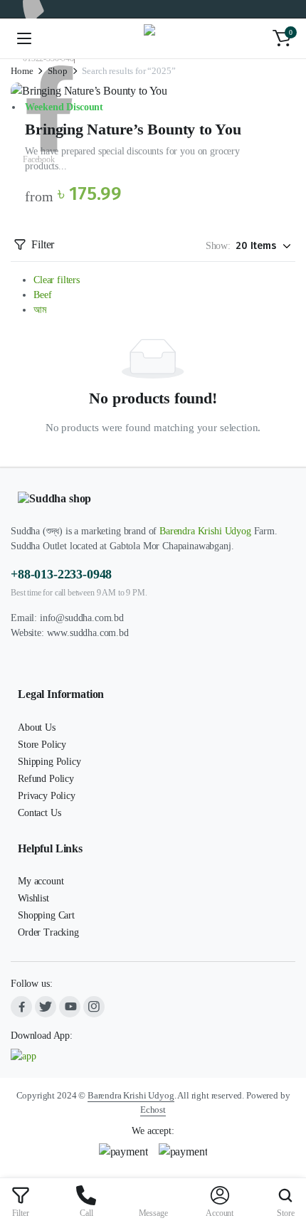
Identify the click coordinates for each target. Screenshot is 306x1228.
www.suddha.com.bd (88, 633)
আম (39, 310)
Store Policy (42, 744)
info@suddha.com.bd (82, 618)
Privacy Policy (46, 795)
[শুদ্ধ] (153, 38)
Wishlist (33, 898)
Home (22, 70)
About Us (37, 727)
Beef (42, 295)
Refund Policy (46, 778)
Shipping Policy (49, 761)
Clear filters (56, 280)
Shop (57, 70)
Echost (153, 1109)
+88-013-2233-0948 (61, 574)
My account (40, 881)
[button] (281, 38)
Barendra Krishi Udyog (205, 531)
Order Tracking (48, 932)
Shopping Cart (46, 915)
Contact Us (39, 813)
